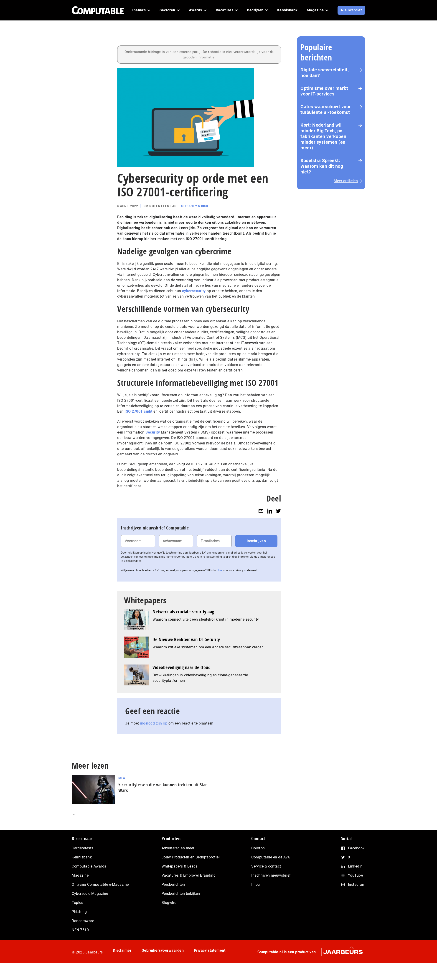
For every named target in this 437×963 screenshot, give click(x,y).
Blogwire (169, 902)
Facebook (356, 848)
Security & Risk (194, 206)
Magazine (80, 875)
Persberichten (173, 884)
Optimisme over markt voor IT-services (324, 91)
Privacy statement (210, 950)
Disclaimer (122, 950)
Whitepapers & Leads (180, 866)
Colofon (258, 848)
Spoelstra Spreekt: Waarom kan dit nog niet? (321, 166)
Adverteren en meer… (179, 848)
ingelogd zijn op (153, 723)
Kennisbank (82, 857)
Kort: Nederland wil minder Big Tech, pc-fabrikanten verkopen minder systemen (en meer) (323, 136)
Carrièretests (82, 848)
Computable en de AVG (270, 857)
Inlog (255, 884)
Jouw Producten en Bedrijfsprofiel (191, 857)
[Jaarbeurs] (341, 952)
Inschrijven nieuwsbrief (271, 875)
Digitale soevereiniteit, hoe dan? (324, 72)
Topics (77, 902)
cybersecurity (194, 291)
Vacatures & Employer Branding (189, 875)
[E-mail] (261, 511)
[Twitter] (278, 511)
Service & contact (266, 866)
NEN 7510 (80, 930)
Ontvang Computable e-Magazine (100, 884)
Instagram (357, 884)
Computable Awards (89, 866)
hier (220, 570)
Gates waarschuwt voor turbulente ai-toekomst (325, 109)
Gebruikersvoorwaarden (163, 950)
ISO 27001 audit (138, 411)
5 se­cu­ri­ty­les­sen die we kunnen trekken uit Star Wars (162, 787)
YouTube (355, 875)
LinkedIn (355, 866)
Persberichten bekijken (181, 893)
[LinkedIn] (269, 511)
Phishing (79, 912)
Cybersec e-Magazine (90, 893)
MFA (121, 778)
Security (152, 432)
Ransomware (83, 921)
